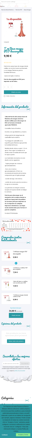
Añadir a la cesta (16, 92)
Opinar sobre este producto (16, 341)
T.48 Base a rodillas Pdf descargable (20, 268)
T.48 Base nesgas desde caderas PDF (20, 295)
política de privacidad (19, 370)
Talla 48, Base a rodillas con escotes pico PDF (20, 282)
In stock (7, 213)
